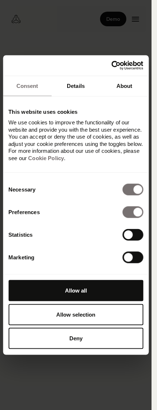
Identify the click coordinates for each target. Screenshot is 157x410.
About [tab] (124, 85)
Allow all (76, 290)
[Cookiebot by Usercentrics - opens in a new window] (111, 65)
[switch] (132, 212)
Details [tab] (76, 85)
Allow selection (75, 314)
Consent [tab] (27, 85)
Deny (76, 338)
